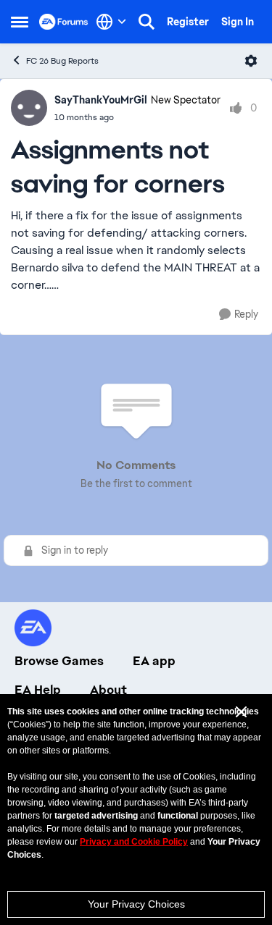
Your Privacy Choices (136, 904)
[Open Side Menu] (20, 22)
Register (188, 21)
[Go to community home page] (63, 22)
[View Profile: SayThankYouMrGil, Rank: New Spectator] (29, 108)
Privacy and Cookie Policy (134, 842)
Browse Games (59, 661)
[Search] (146, 21)
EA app (154, 661)
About (108, 690)
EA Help (38, 690)
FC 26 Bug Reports (62, 61)
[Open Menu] (251, 61)
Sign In (237, 21)
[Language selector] (111, 21)
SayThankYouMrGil (100, 99)
